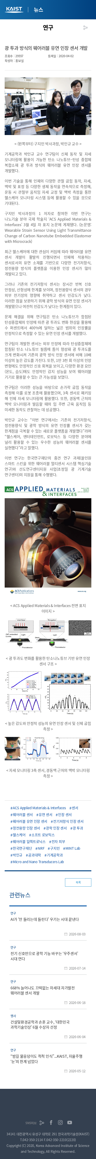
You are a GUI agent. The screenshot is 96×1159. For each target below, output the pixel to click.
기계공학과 (55, 854)
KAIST (14, 10)
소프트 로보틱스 (43, 834)
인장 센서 (65, 814)
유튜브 (69, 1122)
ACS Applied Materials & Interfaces (39, 807)
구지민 (55, 848)
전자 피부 (58, 841)
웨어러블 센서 (23, 814)
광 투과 (78, 827)
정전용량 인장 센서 (26, 827)
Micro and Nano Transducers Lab (38, 861)
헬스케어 (19, 834)
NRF (41, 848)
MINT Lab (72, 848)
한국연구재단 (22, 848)
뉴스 (38, 9)
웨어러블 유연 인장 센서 (30, 821)
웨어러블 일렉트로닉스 (29, 841)
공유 (85, 27)
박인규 (17, 854)
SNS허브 (31, 1123)
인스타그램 (60, 1122)
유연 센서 (45, 814)
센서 (75, 807)
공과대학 (34, 854)
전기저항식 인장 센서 (68, 821)
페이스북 (51, 1122)
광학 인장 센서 (56, 827)
